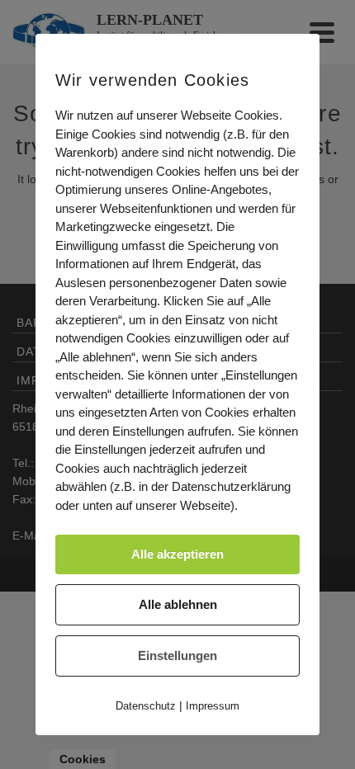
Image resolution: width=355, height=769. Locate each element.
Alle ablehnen (178, 604)
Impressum (212, 706)
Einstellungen (177, 656)
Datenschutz (146, 706)
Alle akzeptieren (177, 554)
